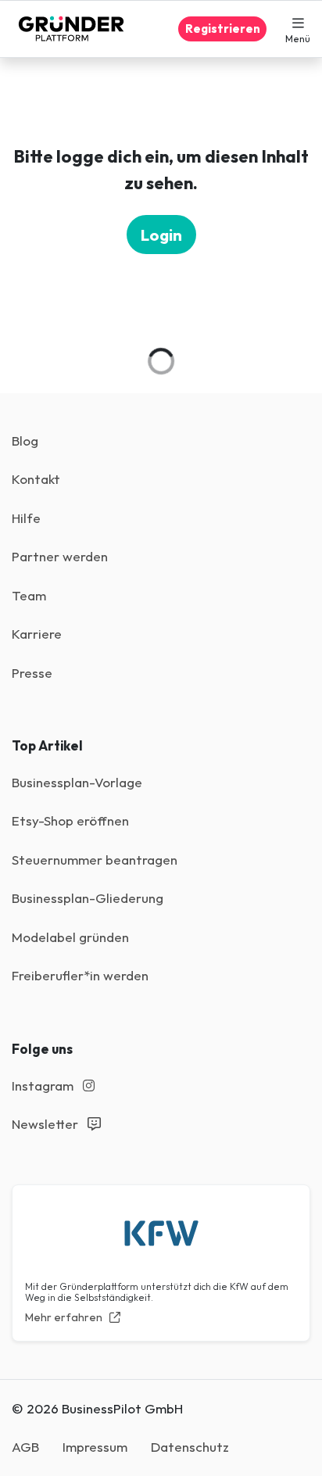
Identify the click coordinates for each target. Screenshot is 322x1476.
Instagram (44, 1085)
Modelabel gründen (70, 937)
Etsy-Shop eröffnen (70, 820)
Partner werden (60, 556)
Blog (25, 440)
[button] (297, 29)
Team (29, 595)
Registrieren (222, 28)
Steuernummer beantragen (94, 859)
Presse (32, 673)
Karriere (37, 633)
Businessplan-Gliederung (87, 898)
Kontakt (36, 479)
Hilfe (26, 518)
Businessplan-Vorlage (77, 782)
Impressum (95, 1446)
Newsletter (46, 1124)
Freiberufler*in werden (80, 975)
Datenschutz (190, 1446)
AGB (25, 1446)
